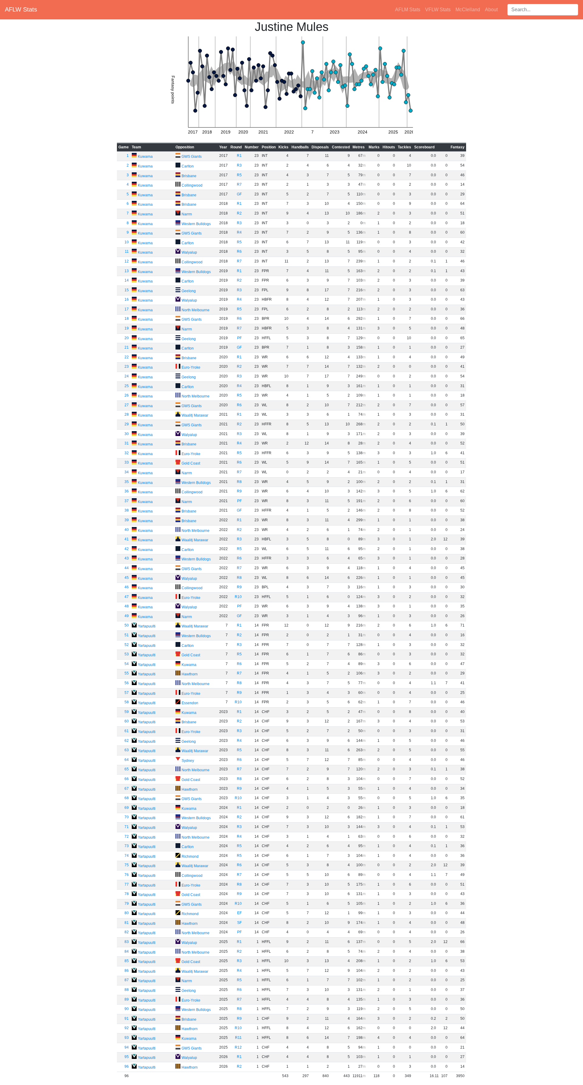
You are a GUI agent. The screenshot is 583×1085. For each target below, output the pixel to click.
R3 (239, 165)
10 (126, 242)
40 (126, 530)
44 (126, 568)
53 (126, 654)
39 (126, 520)
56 (126, 683)
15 (126, 290)
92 (126, 1028)
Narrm (187, 214)
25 (126, 386)
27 (126, 405)
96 (126, 1066)
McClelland (467, 9)
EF (239, 913)
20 (126, 338)
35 (126, 482)
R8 (239, 482)
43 (126, 558)
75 (126, 865)
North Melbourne (196, 310)
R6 (239, 251)
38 (126, 510)
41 (126, 539)
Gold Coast (191, 463)
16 (126, 299)
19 (126, 328)
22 (126, 357)
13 (126, 271)
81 (126, 923)
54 (126, 664)
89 (126, 999)
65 (126, 769)
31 (126, 443)
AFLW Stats (21, 9)
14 (126, 280)
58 (126, 702)
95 (126, 1057)
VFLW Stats (438, 9)
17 (126, 309)
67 (126, 788)
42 (126, 549)
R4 (239, 232)
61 (126, 731)
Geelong (189, 291)
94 (126, 1047)
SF (239, 923)
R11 (238, 1038)
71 (126, 827)
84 (126, 951)
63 (126, 750)
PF (239, 338)
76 (126, 875)
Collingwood (192, 185)
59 (126, 712)
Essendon (190, 703)
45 (126, 578)
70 (126, 817)
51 (126, 635)
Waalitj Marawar (195, 415)
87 (126, 980)
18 (126, 318)
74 (126, 855)
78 (126, 894)
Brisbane (189, 176)
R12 (238, 1047)
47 (126, 597)
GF (239, 194)
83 (126, 942)
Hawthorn (190, 674)
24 (126, 376)
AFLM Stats (407, 9)
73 (126, 846)
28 (126, 414)
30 (126, 434)
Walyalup (189, 252)
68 (126, 798)
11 (127, 251)
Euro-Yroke (191, 367)
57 (126, 693)
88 (126, 990)
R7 (239, 184)
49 (126, 616)
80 (126, 913)
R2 (239, 213)
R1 (239, 156)
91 (126, 1018)
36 (126, 491)
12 (126, 261)
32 (126, 453)
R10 (238, 597)
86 (126, 970)
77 (126, 884)
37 (126, 501)
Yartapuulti (146, 626)
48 (126, 606)
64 (126, 760)
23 (126, 366)
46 (126, 587)
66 (126, 779)
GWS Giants (192, 156)
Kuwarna (145, 156)
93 (126, 1038)
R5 (239, 175)
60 (126, 721)
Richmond (190, 856)
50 (126, 625)
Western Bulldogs (196, 224)
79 (126, 903)
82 (126, 932)
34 (126, 472)
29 (126, 424)
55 (126, 673)
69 (126, 808)
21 (126, 347)
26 (126, 395)
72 (126, 836)
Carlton (188, 166)
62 (126, 741)
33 (126, 462)
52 (126, 645)
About (491, 9)
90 (126, 1009)
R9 (239, 491)
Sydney (188, 761)
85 (126, 961)
